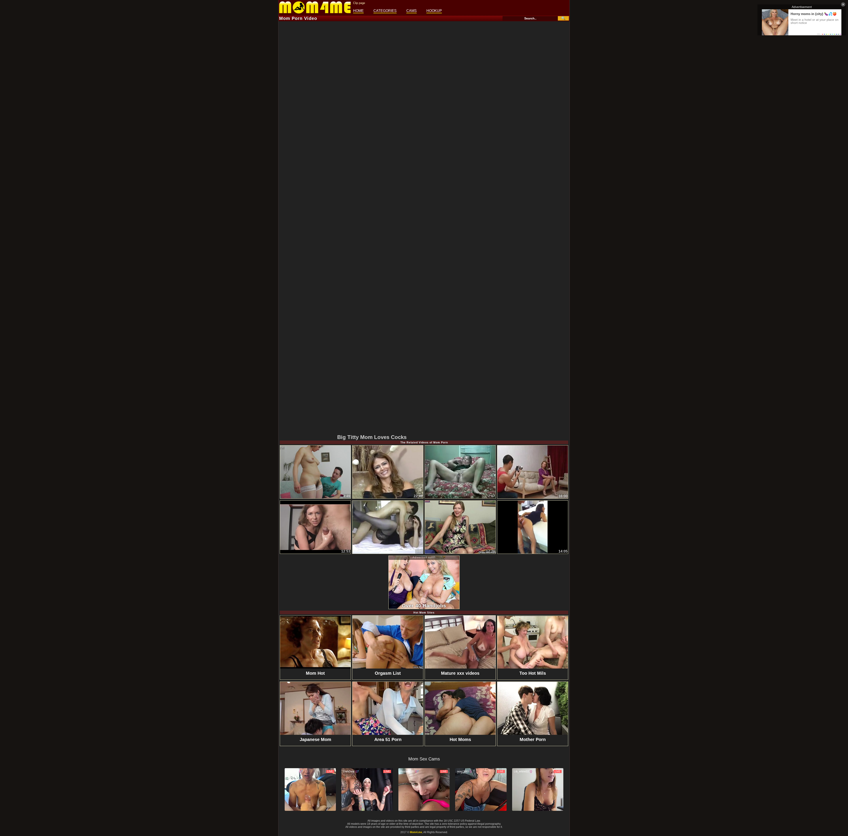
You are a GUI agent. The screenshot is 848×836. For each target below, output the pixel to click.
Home (358, 11)
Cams (411, 11)
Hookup (434, 11)
